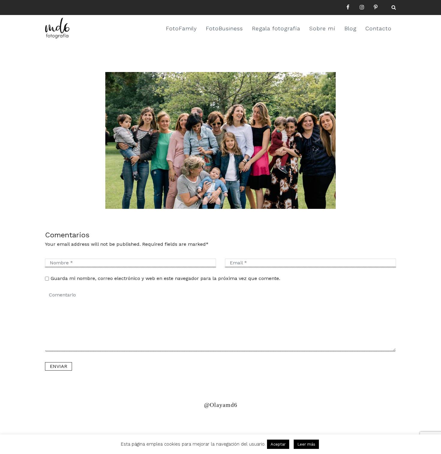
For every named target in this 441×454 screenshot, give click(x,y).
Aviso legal (127, 421)
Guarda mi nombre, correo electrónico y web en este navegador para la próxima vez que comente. (165, 278)
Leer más (306, 444)
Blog (350, 28)
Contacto (378, 28)
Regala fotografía (276, 28)
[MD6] (57, 28)
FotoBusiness (224, 28)
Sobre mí (322, 28)
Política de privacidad (74, 421)
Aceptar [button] (278, 444)
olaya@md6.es (168, 421)
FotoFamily (181, 28)
